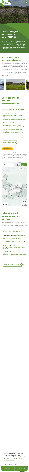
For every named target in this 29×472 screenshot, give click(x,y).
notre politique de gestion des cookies (13, 459)
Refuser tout (8, 468)
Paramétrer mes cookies (10, 464)
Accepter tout (21, 468)
